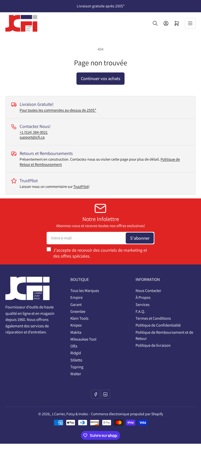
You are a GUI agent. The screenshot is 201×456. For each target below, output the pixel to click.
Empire (76, 297)
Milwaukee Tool (83, 339)
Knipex (76, 325)
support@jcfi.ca (32, 137)
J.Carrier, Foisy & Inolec (69, 413)
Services (143, 304)
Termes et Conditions (153, 318)
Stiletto (76, 360)
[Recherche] (155, 23)
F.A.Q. (140, 311)
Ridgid (75, 353)
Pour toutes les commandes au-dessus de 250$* (58, 110)
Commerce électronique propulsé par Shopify (127, 413)
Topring (76, 367)
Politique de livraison (153, 345)
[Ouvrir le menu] (190, 23)
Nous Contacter (148, 290)
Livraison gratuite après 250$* (101, 6)
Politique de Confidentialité (158, 325)
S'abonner (140, 238)
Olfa (73, 346)
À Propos (143, 297)
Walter (75, 373)
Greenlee (77, 311)
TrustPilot (80, 186)
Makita (75, 332)
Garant (76, 304)
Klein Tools (79, 318)
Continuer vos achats (100, 78)
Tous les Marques (84, 290)
